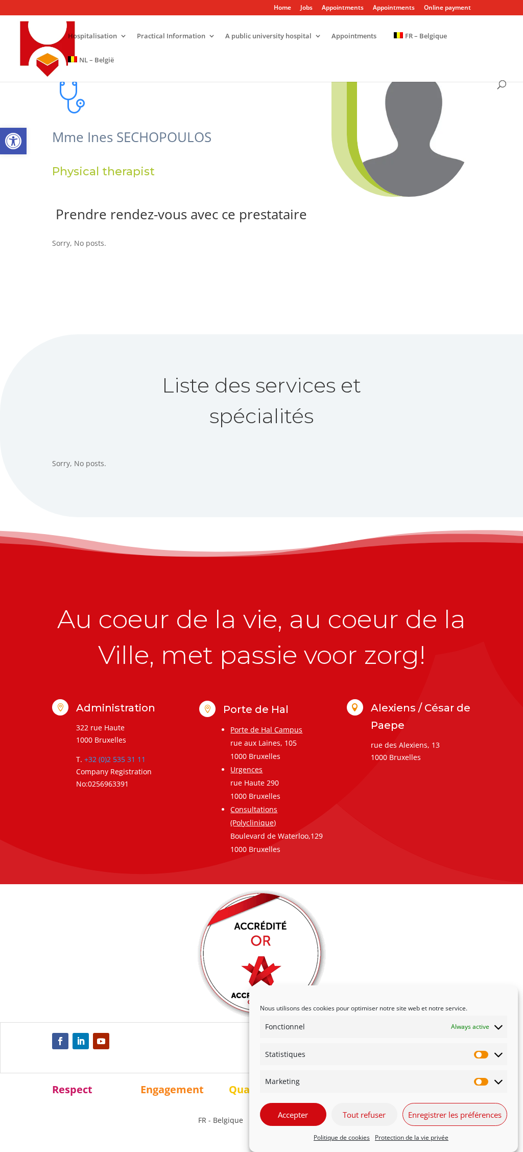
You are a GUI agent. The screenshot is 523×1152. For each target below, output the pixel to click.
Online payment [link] (447, 8)
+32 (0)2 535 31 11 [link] (115, 759)
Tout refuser (364, 1115)
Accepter (293, 1115)
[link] (13, 141)
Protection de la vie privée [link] (411, 1137)
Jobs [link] (306, 8)
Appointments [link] (343, 8)
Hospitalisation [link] (92, 36)
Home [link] (282, 8)
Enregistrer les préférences (455, 1115)
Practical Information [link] (171, 36)
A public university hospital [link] (268, 36)
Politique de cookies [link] (342, 1137)
